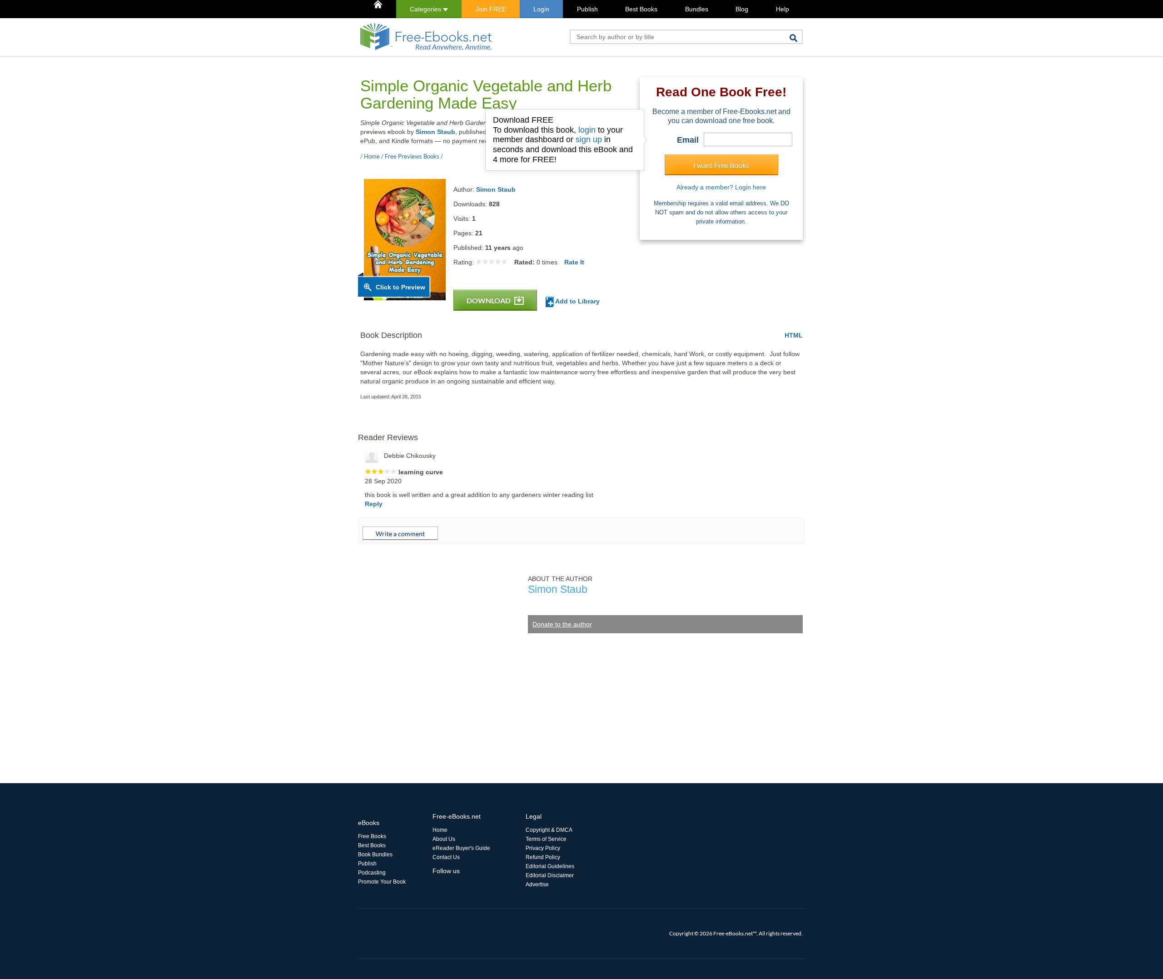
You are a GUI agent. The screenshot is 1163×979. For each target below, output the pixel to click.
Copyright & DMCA (549, 830)
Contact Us (446, 857)
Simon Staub (435, 131)
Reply (374, 503)
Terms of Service (546, 839)
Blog (742, 9)
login (587, 129)
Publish (587, 9)
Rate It (574, 262)
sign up (589, 139)
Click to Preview (400, 287)
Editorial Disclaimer (550, 875)
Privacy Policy (543, 848)
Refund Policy (543, 857)
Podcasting (372, 873)
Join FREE (491, 9)
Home (439, 830)
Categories (426, 9)
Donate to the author (562, 624)
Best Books (641, 9)
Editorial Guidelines (550, 866)
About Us (443, 839)
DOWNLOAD (489, 300)
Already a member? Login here (721, 187)
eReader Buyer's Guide (461, 848)
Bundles (696, 9)
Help (782, 9)
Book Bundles (375, 854)
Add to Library (577, 301)
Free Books (372, 836)
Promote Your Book (382, 882)
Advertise (537, 884)
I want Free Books (721, 165)
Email (688, 139)
